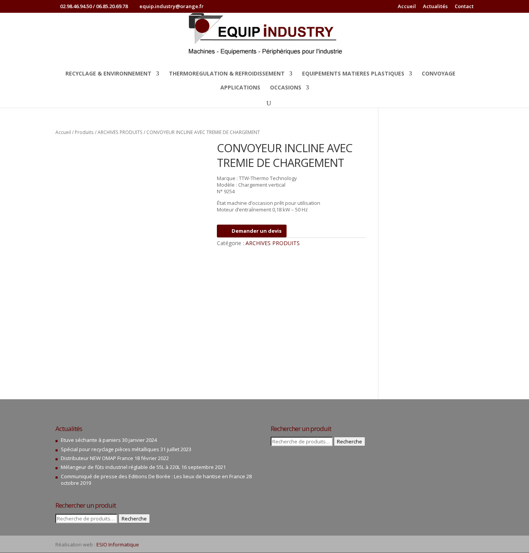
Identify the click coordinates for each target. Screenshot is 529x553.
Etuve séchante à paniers (91, 439)
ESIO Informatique (117, 544)
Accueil (407, 7)
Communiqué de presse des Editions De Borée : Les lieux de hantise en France (153, 476)
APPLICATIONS (240, 88)
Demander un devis (257, 230)
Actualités (435, 7)
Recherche (134, 518)
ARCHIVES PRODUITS (120, 132)
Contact (464, 7)
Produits (84, 132)
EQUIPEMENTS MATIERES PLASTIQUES (353, 74)
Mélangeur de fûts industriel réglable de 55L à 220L (120, 467)
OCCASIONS (285, 88)
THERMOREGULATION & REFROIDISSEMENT (227, 74)
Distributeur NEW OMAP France (97, 458)
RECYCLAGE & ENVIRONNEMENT (108, 74)
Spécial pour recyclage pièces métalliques (110, 449)
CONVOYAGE (438, 74)
